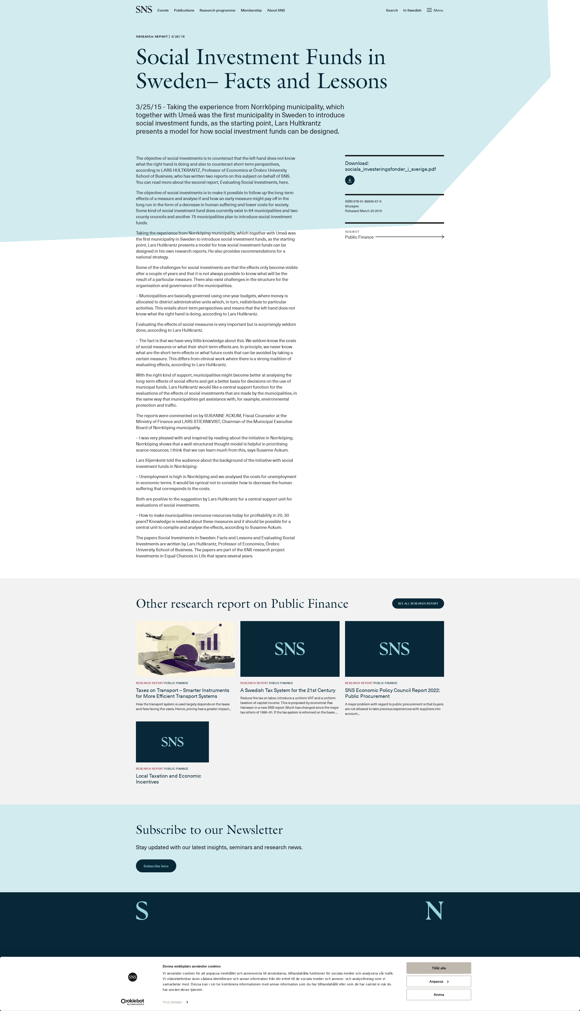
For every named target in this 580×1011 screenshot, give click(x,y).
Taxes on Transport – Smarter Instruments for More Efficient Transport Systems (182, 692)
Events (163, 9)
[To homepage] (144, 10)
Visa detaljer (172, 1002)
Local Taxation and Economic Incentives (168, 778)
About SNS (276, 9)
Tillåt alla (439, 968)
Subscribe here (156, 865)
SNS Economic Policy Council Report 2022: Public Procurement (392, 692)
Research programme (217, 9)
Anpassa (436, 981)
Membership (251, 9)
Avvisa (439, 994)
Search (392, 9)
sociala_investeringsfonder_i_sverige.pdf (390, 168)
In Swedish (412, 9)
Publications (184, 9)
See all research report (418, 603)
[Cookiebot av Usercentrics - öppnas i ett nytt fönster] (132, 1002)
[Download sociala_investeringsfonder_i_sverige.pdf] (350, 180)
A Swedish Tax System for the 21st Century (287, 690)
